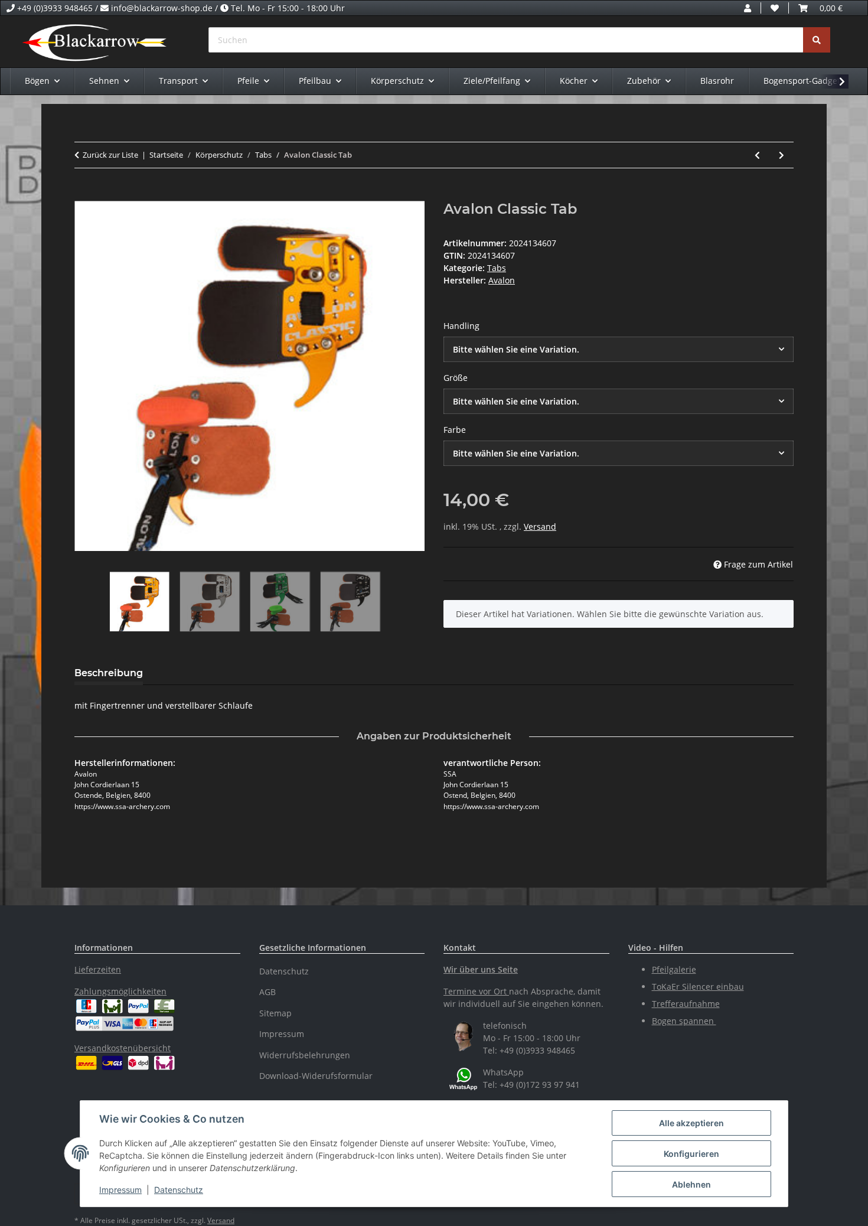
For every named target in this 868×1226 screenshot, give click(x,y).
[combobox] (618, 349)
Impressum (120, 1190)
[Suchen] (816, 40)
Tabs (496, 267)
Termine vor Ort (475, 991)
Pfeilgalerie (674, 969)
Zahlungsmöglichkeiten (120, 991)
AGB (267, 991)
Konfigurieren (691, 1154)
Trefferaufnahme (686, 1003)
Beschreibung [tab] (108, 673)
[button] (748, 8)
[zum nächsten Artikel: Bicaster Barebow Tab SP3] (781, 155)
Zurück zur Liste (110, 154)
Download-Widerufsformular (316, 1075)
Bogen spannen (684, 1020)
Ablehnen (691, 1184)
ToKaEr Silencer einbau (698, 986)
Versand (540, 526)
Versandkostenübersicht (122, 1048)
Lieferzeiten (97, 969)
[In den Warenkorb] (83, 194)
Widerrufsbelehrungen (304, 1055)
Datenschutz (178, 1190)
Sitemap (275, 1013)
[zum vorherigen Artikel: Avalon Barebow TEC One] (757, 155)
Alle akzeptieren (691, 1123)
